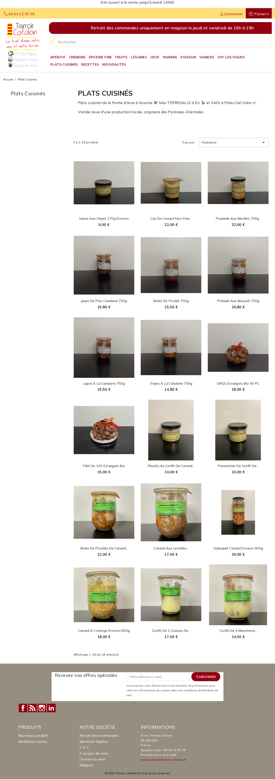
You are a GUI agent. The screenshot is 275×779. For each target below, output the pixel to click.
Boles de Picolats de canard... (104, 548)
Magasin (86, 765)
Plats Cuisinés (64, 64)
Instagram (42, 708)
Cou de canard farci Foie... (171, 218)
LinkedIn (51, 708)
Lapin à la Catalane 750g (104, 383)
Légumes (139, 57)
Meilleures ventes (32, 741)
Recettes (90, 64)
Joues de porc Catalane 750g (104, 301)
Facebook (23, 708)
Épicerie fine (100, 57)
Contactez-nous (92, 759)
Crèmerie (77, 57)
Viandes (206, 57)
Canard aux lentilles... (171, 548)
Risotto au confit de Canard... (171, 466)
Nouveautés (114, 64)
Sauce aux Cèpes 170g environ (104, 218)
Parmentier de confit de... (238, 466)
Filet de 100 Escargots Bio (104, 466)
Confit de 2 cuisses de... (171, 630)
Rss (32, 708)
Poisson (188, 57)
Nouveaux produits (33, 735)
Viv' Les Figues (231, 57)
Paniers (170, 57)
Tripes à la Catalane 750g (171, 383)
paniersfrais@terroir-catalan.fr (163, 760)
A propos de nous (93, 753)
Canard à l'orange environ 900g (104, 630)
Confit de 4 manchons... (238, 630)
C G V (84, 747)
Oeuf (155, 57)
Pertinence (234, 142)
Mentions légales (93, 741)
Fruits (121, 57)
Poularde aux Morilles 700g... (238, 218)
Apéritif (58, 57)
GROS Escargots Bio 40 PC (238, 383)
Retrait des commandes (99, 735)
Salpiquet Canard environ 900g (238, 548)
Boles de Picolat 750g (171, 301)
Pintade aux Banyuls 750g (238, 301)
